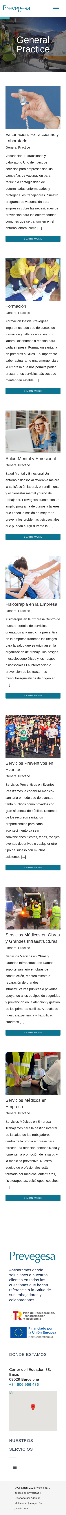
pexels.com (21, 1508)
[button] (33, 1407)
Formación (16, 306)
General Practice (18, 147)
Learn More (33, 238)
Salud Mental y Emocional (31, 458)
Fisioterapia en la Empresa (31, 604)
